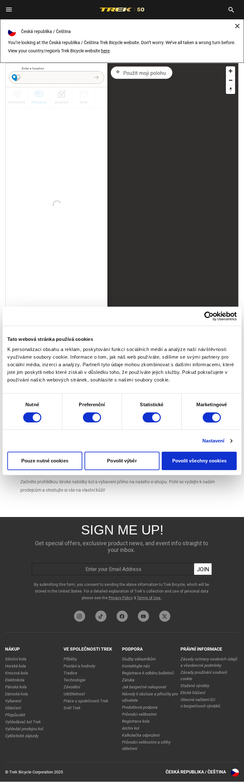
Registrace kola (136, 721)
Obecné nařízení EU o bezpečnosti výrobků (200, 702)
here (105, 50)
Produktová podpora (140, 707)
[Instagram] (79, 616)
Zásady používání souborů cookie (203, 675)
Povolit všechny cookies (199, 461)
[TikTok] (100, 616)
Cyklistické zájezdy (21, 735)
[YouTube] (143, 616)
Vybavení (13, 701)
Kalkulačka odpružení (141, 735)
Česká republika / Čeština (196, 771)
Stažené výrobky (194, 685)
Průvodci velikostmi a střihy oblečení (146, 745)
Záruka (128, 680)
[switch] (92, 417)
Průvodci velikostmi (139, 714)
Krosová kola (16, 673)
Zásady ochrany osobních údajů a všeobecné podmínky (208, 662)
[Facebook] (122, 616)
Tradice (70, 673)
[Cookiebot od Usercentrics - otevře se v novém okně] (209, 316)
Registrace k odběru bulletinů (148, 673)
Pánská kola (16, 687)
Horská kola (15, 666)
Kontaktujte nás (136, 666)
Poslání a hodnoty (79, 666)
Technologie (74, 680)
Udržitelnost (74, 694)
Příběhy (70, 659)
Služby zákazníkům (139, 659)
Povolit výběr (122, 461)
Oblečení (13, 708)
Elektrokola (14, 680)
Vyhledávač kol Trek (23, 721)
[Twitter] (164, 616)
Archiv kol (130, 728)
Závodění (72, 687)
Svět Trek (72, 708)
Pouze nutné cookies (44, 461)
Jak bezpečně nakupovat (144, 687)
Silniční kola (15, 659)
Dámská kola (16, 694)
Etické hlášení (192, 692)
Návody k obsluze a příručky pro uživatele (150, 697)
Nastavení (213, 440)
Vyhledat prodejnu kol (24, 728)
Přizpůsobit (15, 714)
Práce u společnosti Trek (86, 701)
